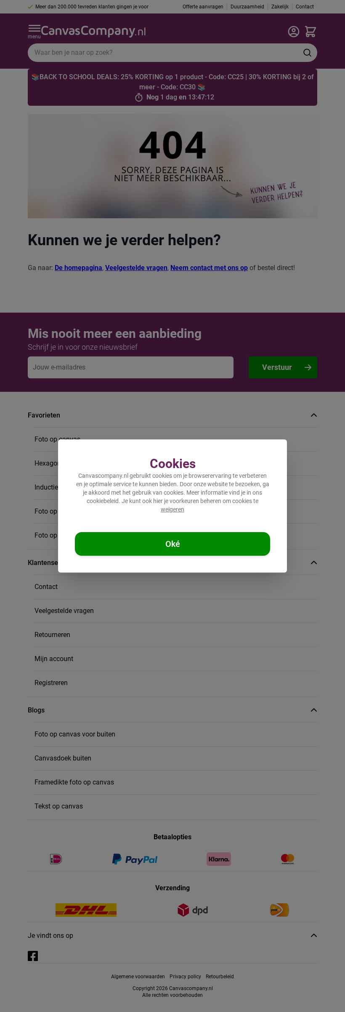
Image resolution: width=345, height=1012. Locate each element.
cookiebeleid (103, 501)
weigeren (172, 509)
